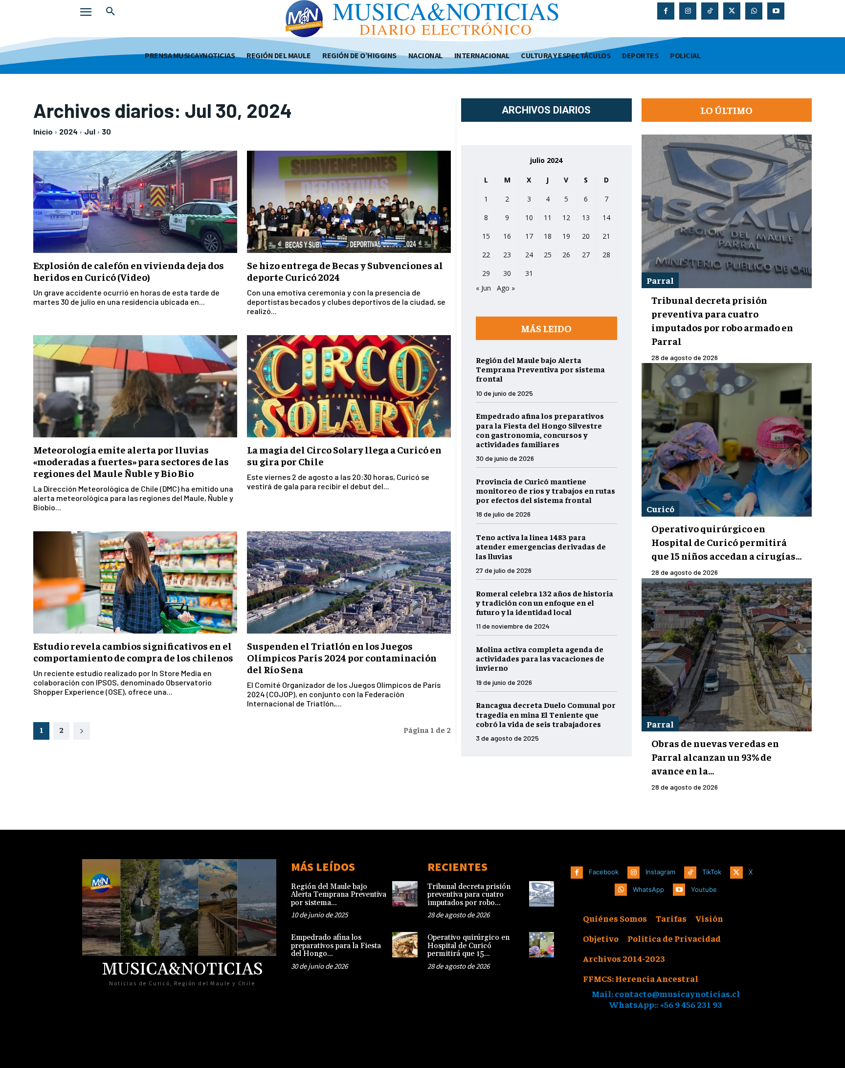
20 (586, 236)
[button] (110, 11)
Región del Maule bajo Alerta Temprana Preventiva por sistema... (338, 895)
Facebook (604, 872)
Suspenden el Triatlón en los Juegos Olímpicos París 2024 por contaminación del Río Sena (342, 657)
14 (606, 217)
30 (106, 131)
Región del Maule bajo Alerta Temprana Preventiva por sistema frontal (540, 369)
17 (529, 236)
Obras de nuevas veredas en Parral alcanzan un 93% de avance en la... (715, 756)
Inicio (43, 131)
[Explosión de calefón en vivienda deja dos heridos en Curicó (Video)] (135, 202)
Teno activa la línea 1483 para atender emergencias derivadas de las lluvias (541, 546)
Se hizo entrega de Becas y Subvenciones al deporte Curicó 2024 (345, 271)
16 (507, 236)
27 (586, 254)
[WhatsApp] (753, 11)
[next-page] (81, 731)
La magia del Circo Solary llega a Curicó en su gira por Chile (344, 455)
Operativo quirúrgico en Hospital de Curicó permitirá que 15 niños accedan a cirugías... (726, 542)
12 (566, 217)
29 (486, 273)
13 (586, 217)
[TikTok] (709, 11)
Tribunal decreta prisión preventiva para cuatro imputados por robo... (469, 895)
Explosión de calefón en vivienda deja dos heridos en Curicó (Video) (128, 271)
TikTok (711, 872)
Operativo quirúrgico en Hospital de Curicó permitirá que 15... (468, 945)
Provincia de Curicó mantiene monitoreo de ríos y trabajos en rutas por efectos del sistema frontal (545, 490)
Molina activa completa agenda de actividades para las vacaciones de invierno (540, 658)
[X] (731, 11)
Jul (89, 131)
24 (529, 254)
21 (606, 236)
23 (507, 254)
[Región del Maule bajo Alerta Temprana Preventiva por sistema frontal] (405, 894)
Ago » (506, 288)
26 (566, 254)
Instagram (660, 872)
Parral (660, 280)
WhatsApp (648, 889)
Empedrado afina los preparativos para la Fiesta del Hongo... (336, 945)
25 (548, 254)
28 (606, 254)
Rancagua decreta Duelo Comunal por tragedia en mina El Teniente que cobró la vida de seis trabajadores (546, 714)
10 (529, 217)
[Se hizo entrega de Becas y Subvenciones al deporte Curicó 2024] (349, 202)
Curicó (660, 508)
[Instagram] (687, 11)
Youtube (704, 889)
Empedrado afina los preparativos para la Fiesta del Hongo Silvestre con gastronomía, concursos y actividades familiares (540, 429)
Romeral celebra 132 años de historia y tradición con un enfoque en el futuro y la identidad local (544, 602)
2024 (68, 131)
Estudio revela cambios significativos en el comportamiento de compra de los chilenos (133, 651)
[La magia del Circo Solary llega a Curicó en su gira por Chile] (349, 386)
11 (548, 217)
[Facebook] (665, 11)
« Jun (483, 288)
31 (529, 273)
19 (566, 236)
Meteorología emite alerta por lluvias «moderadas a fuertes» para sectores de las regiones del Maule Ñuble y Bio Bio (131, 461)
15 (486, 236)
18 (548, 236)
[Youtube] (775, 11)
